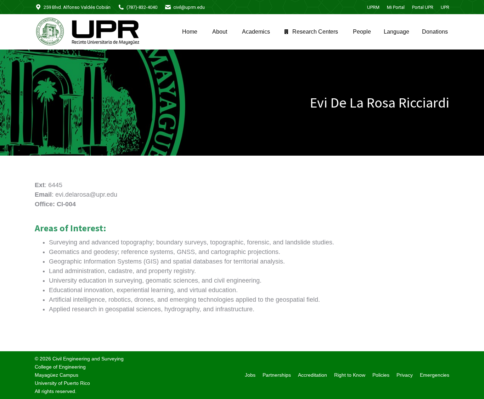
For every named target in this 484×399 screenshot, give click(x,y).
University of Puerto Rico (62, 383)
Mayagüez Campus (56, 375)
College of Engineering (60, 367)
